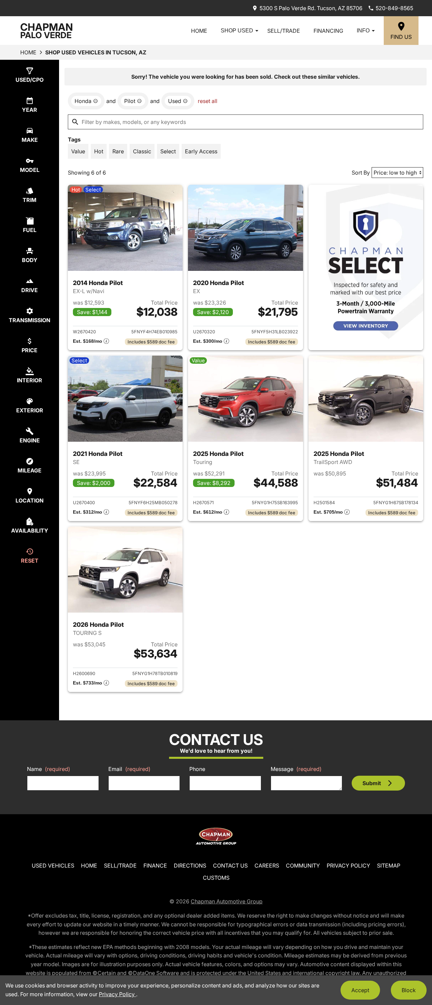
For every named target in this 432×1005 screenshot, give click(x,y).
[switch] (78, 151)
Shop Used (237, 30)
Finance (155, 865)
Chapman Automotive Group (227, 901)
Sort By (361, 172)
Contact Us (230, 865)
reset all (207, 101)
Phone (197, 769)
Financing (328, 30)
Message (296, 769)
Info (363, 30)
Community (303, 865)
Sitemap (388, 865)
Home (199, 30)
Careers (266, 865)
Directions (190, 865)
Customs (216, 877)
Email (129, 769)
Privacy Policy (348, 865)
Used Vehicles (53, 865)
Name (48, 769)
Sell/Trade (283, 30)
